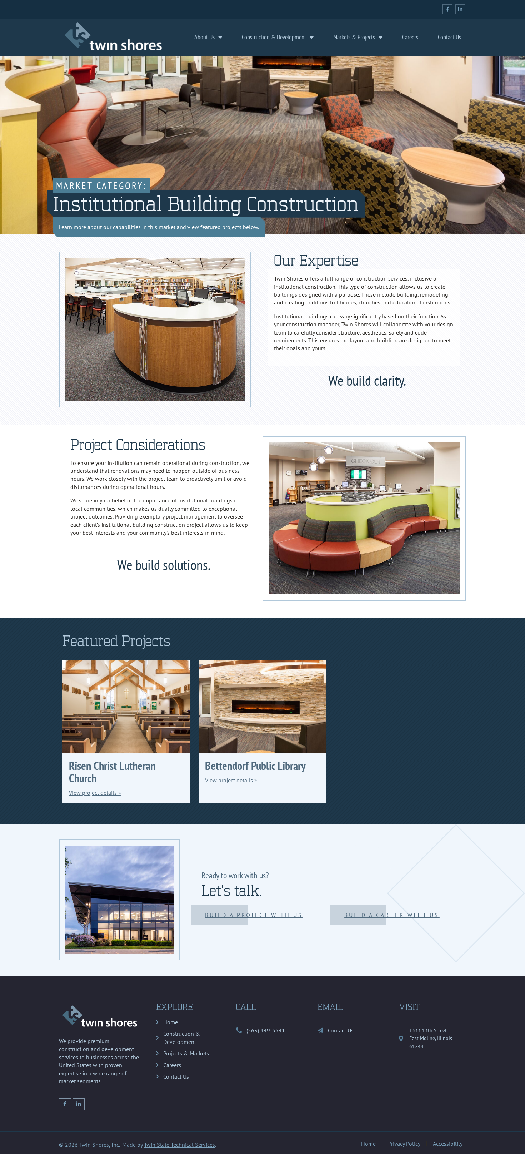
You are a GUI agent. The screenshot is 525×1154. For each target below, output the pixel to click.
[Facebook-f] (447, 9)
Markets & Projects (354, 37)
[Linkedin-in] (460, 9)
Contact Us (449, 37)
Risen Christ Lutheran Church (112, 772)
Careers (410, 37)
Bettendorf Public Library (255, 765)
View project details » (95, 792)
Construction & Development (274, 37)
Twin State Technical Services (179, 1144)
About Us (204, 37)
